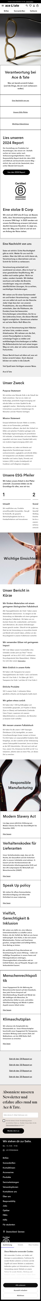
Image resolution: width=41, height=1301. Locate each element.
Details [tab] (20, 1245)
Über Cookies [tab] (33, 1245)
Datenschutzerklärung (12, 1125)
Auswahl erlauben (20, 1290)
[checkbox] (4, 1121)
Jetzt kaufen (29, 2)
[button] (31, 5)
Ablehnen (20, 1295)
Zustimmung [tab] (7, 1245)
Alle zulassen (20, 1285)
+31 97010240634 (12, 1150)
